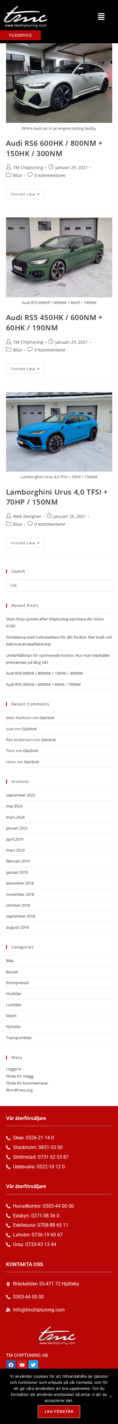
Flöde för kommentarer (27, 1083)
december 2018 (20, 883)
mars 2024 (15, 817)
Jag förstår (59, 1411)
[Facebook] (11, 1365)
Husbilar (13, 993)
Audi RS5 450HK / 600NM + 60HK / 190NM (54, 322)
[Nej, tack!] (110, 1396)
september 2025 (20, 795)
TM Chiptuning (28, 167)
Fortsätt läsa (28, 192)
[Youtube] (22, 1365)
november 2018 (20, 894)
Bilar (17, 175)
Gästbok (46, 717)
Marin (11, 1015)
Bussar (12, 971)
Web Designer (27, 516)
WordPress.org (19, 1090)
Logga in (13, 1069)
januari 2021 (17, 828)
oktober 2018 (18, 905)
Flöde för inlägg (20, 1076)
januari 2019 (17, 872)
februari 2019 (18, 861)
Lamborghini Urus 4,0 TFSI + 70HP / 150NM (57, 497)
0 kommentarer (50, 175)
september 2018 (20, 916)
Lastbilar (13, 1004)
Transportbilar (19, 1037)
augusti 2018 (17, 927)
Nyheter (13, 1026)
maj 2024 (14, 806)
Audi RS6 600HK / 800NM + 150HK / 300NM (54, 148)
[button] (101, 16)
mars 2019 (15, 850)
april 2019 (14, 839)
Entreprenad (17, 982)
